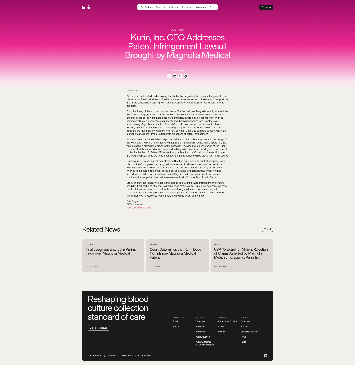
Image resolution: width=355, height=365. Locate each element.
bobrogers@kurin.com (138, 207)
